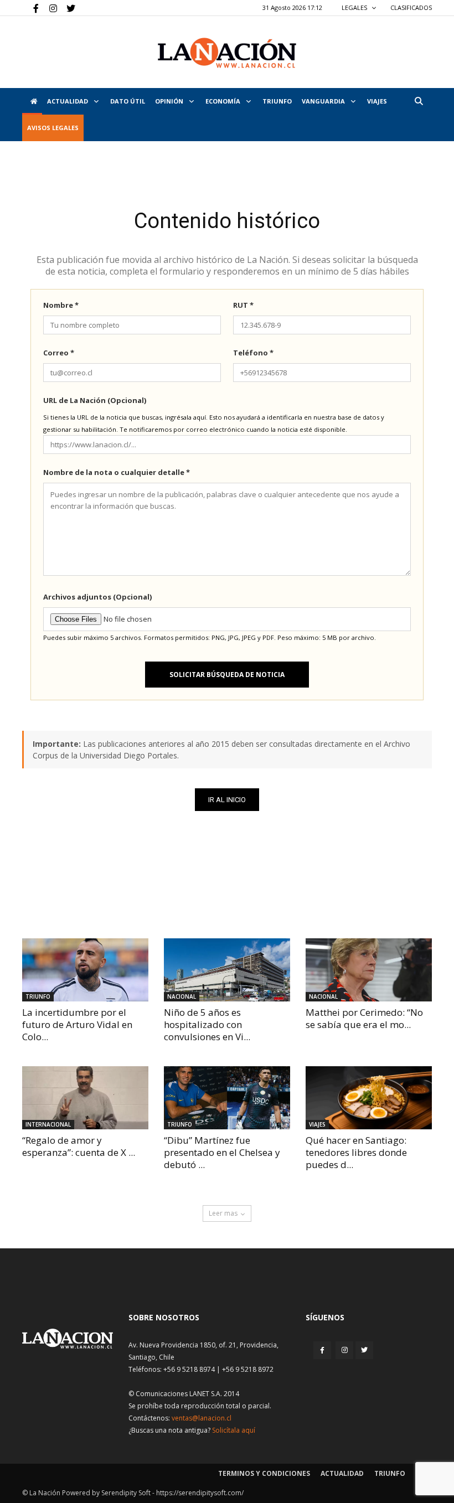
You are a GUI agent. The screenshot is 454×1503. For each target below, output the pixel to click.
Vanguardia (324, 101)
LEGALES (355, 7)
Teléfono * (253, 353)
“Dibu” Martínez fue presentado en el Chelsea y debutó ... (222, 1152)
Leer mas (223, 1213)
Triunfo (277, 101)
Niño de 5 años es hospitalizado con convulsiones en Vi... (207, 1024)
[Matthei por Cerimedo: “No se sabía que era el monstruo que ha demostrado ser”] (369, 969)
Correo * (58, 353)
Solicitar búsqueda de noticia (227, 674)
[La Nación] (227, 53)
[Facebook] (30, 8)
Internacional (48, 1124)
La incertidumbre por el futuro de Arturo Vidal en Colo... (77, 1024)
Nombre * (61, 305)
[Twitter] (67, 8)
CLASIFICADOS (411, 7)
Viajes (317, 1124)
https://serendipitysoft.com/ (200, 1492)
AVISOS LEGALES (53, 127)
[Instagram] (48, 8)
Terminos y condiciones (264, 1473)
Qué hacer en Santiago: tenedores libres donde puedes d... (356, 1152)
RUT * (243, 305)
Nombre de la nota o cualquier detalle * (116, 472)
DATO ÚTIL (127, 101)
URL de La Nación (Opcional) (94, 400)
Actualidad (68, 101)
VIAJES (377, 101)
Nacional (181, 996)
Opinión (170, 101)
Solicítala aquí (233, 1430)
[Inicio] (32, 101)
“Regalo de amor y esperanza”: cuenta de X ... (78, 1146)
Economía (223, 101)
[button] (418, 101)
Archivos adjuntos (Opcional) (97, 597)
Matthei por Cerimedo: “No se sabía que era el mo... (364, 1018)
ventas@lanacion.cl (201, 1418)
